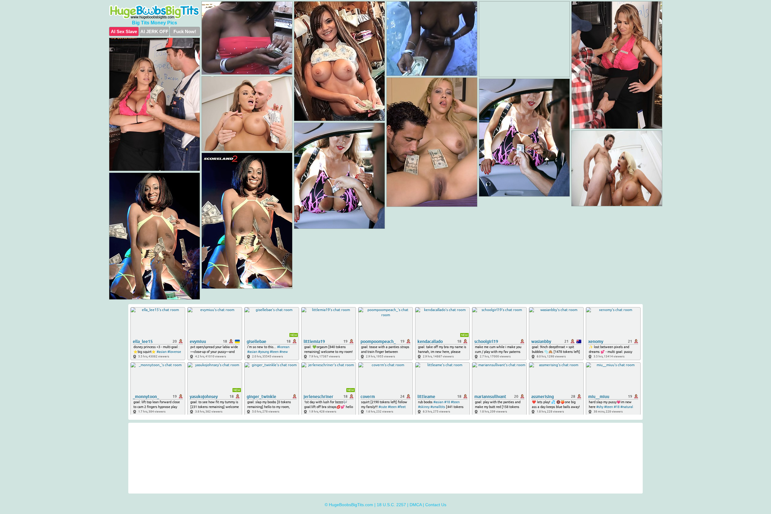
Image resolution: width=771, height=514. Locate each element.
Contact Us (435, 504)
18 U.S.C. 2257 (391, 504)
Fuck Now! (184, 31)
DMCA (416, 504)
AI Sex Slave (124, 31)
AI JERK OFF (154, 31)
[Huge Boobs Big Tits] (154, 12)
